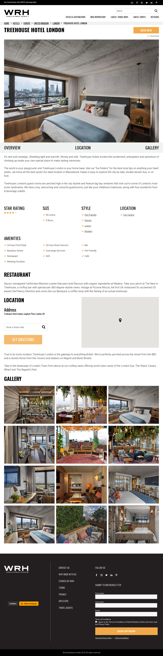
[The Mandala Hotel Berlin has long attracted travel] (23, 580)
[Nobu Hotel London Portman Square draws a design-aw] (36, 588)
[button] (120, 320)
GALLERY (152, 147)
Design (88, 220)
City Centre (128, 215)
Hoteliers (63, 601)
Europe (27, 23)
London (56, 23)
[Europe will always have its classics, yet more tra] (36, 596)
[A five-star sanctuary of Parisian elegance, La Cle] (10, 588)
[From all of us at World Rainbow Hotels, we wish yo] (23, 596)
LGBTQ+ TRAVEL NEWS (119, 17)
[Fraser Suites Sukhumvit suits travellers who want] (10, 580)
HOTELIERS (155, 17)
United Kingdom (41, 23)
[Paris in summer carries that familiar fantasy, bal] (10, 596)
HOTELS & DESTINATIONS (75, 17)
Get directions (23, 339)
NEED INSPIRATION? (98, 17)
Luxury (88, 226)
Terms (62, 587)
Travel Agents (66, 607)
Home (6, 23)
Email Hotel (154, 35)
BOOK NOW (146, 30)
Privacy (62, 594)
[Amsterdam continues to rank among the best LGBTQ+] (36, 580)
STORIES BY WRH (66, 581)
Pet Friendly (91, 215)
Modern (88, 231)
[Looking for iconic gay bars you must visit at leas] (23, 588)
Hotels (16, 23)
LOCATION (83, 147)
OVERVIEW (12, 147)
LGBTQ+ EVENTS (139, 17)
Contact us (64, 567)
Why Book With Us (67, 574)
